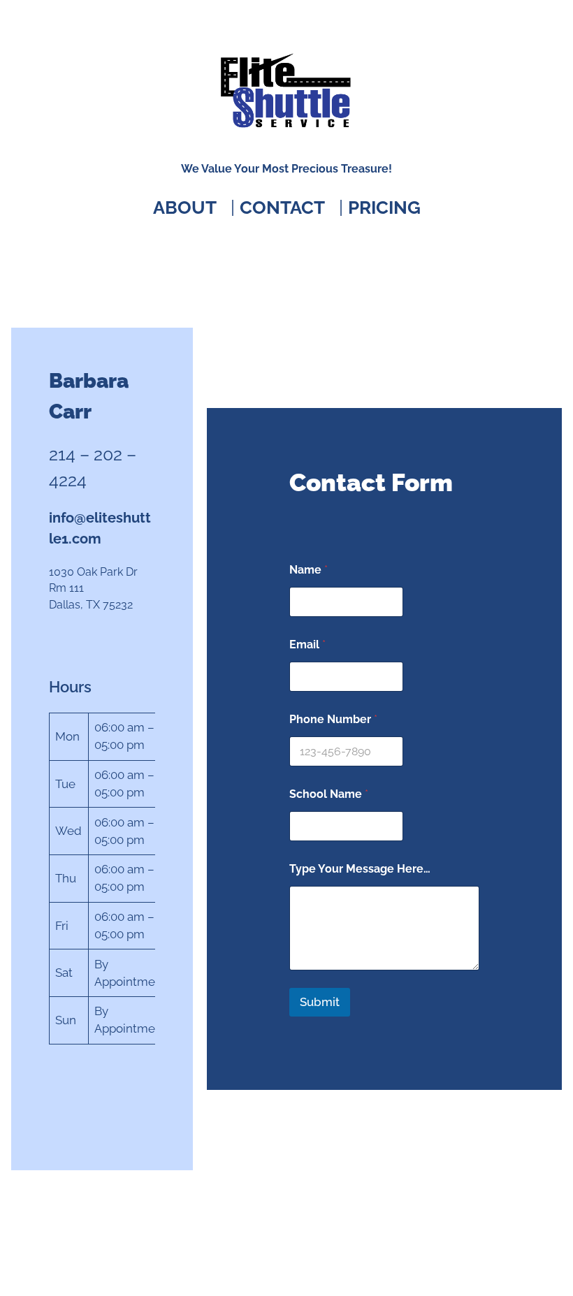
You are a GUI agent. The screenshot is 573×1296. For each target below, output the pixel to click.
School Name (328, 794)
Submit (320, 1002)
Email (307, 644)
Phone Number (333, 719)
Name (308, 569)
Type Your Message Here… (359, 868)
